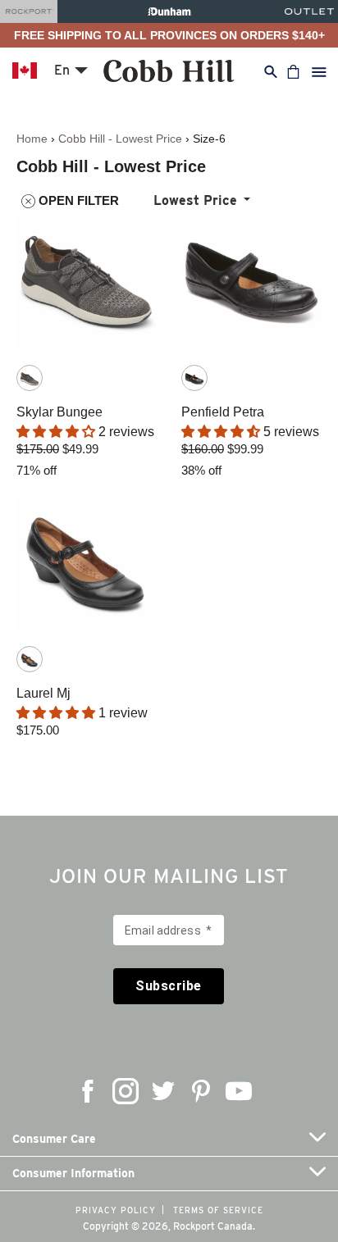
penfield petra (222, 412)
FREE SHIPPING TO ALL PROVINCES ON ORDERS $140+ (169, 35)
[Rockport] (28, 11)
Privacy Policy (115, 1210)
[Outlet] (309, 11)
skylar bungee (59, 412)
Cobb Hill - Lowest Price (120, 138)
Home (32, 138)
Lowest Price (195, 200)
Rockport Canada (213, 1226)
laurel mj (43, 693)
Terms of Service (218, 1210)
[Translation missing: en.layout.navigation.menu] (319, 71)
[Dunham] (169, 11)
